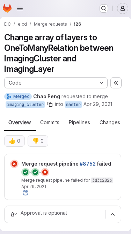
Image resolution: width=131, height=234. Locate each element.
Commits (49, 122)
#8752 (88, 164)
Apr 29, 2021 (97, 104)
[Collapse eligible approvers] (112, 214)
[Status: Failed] (14, 164)
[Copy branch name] (50, 104)
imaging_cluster (25, 104)
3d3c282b (102, 180)
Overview (19, 122)
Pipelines (79, 122)
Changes (110, 122)
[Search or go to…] (104, 8)
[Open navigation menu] (20, 8)
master (73, 104)
